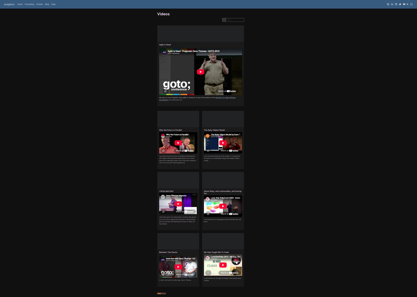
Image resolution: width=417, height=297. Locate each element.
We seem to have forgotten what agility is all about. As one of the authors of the (187, 97)
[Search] (411, 4)
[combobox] (411, 4)
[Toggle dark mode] (407, 4)
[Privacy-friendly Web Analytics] (200, 293)
